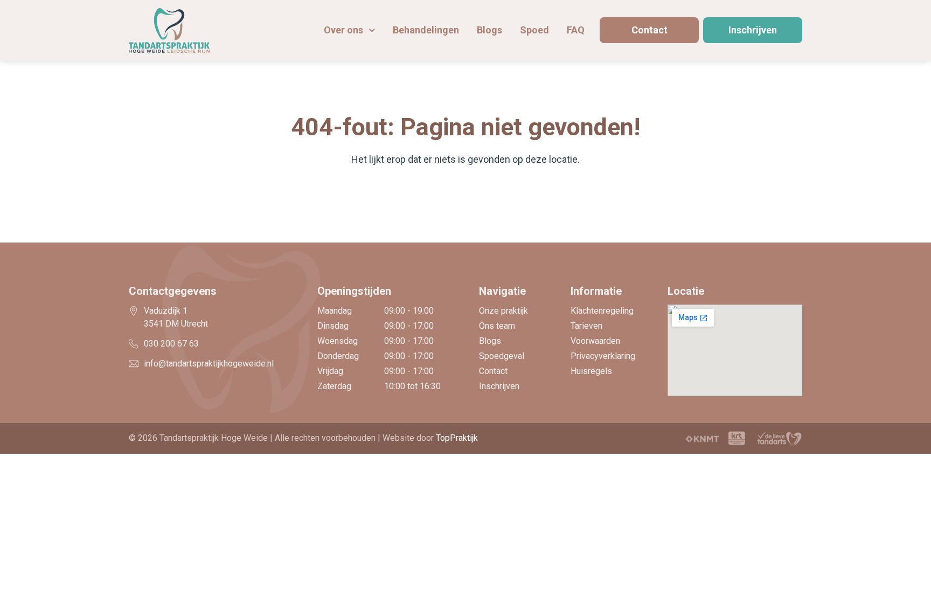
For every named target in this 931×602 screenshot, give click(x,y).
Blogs (489, 30)
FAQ (576, 30)
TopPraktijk (457, 438)
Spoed (534, 30)
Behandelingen (426, 30)
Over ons (343, 30)
